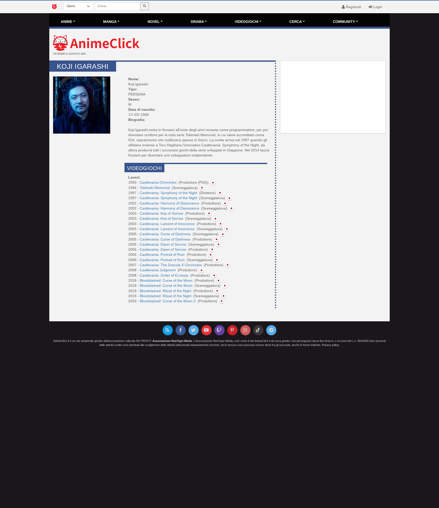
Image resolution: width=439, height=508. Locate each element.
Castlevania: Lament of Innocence (168, 224)
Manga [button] (110, 22)
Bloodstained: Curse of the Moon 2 (168, 301)
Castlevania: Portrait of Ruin (163, 254)
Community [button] (344, 22)
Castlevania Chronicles (159, 182)
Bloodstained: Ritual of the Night (166, 291)
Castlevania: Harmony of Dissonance (170, 203)
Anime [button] (66, 22)
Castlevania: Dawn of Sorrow (163, 244)
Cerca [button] (295, 22)
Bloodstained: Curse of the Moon (167, 280)
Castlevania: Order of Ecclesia (164, 275)
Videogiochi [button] (246, 22)
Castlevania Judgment (158, 270)
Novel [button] (154, 22)
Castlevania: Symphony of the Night (169, 193)
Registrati (353, 7)
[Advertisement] (276, 45)
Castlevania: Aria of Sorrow (162, 213)
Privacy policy (330, 344)
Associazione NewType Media (172, 340)
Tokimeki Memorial (155, 188)
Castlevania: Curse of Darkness (166, 234)
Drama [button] (197, 22)
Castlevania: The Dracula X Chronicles (171, 265)
